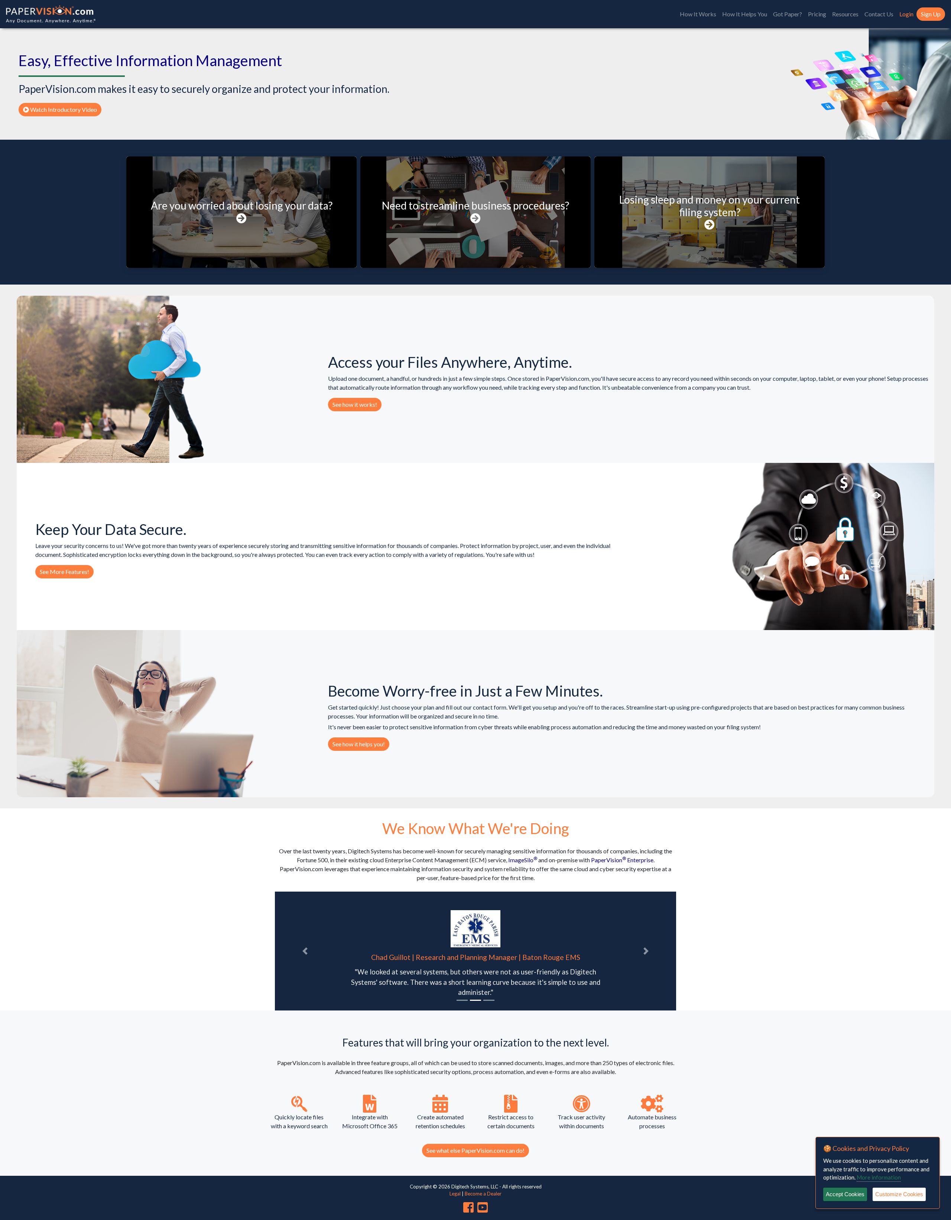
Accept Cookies (845, 1194)
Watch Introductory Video (63, 109)
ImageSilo (522, 859)
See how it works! (354, 404)
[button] (305, 951)
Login (906, 13)
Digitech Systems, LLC (468, 1187)
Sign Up (931, 13)
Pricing (817, 13)
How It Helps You (744, 13)
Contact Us (878, 13)
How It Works (698, 13)
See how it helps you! (358, 743)
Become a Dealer (483, 1194)
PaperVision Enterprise (622, 859)
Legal (455, 1194)
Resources (845, 13)
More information (879, 1177)
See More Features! (64, 571)
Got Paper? (787, 13)
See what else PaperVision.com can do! (475, 1150)
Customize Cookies (899, 1194)
